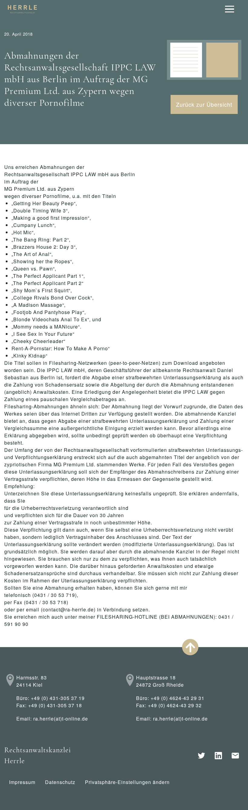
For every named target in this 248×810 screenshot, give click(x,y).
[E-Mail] (235, 755)
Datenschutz (60, 782)
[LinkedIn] (218, 755)
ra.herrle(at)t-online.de (60, 718)
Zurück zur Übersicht (204, 104)
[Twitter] (201, 755)
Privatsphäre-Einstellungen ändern (127, 782)
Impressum (22, 782)
